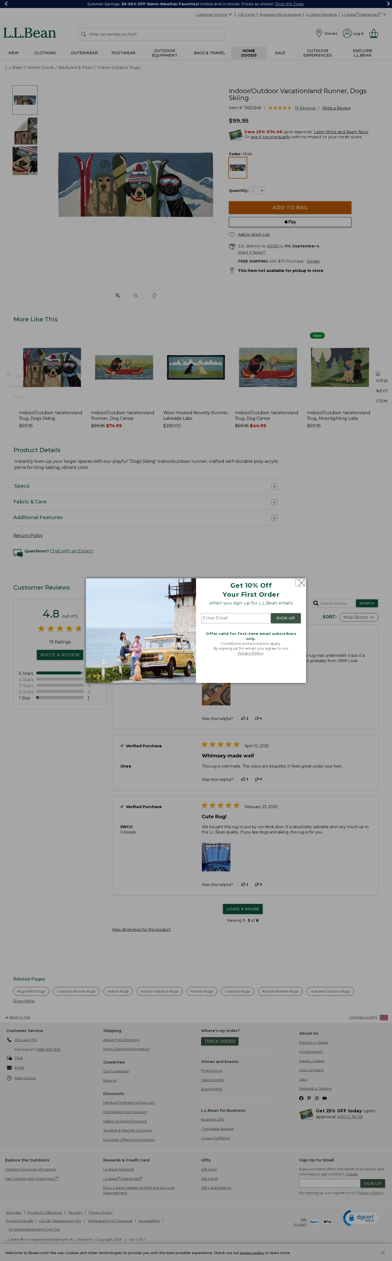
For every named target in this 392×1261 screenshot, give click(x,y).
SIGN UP (286, 618)
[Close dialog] (300, 582)
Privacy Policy (250, 653)
